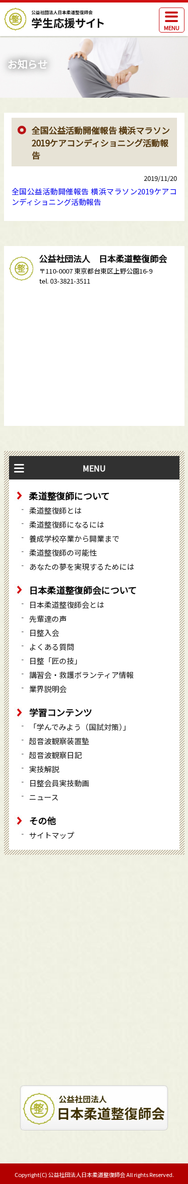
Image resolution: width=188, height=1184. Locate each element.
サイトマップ (51, 835)
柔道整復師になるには (66, 524)
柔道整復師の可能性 (63, 552)
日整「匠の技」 (55, 660)
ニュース (44, 797)
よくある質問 (51, 646)
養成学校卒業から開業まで (74, 538)
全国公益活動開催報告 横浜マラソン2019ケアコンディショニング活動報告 (94, 196)
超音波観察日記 (55, 755)
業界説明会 (48, 688)
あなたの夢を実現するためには (81, 566)
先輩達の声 (48, 618)
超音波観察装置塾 (59, 741)
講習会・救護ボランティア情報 (81, 674)
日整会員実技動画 (59, 783)
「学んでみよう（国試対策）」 (79, 727)
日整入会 (44, 632)
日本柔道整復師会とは (66, 604)
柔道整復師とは (55, 510)
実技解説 (44, 769)
